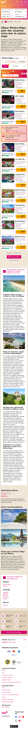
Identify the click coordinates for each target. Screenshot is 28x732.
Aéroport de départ (19, 9)
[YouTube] (23, 717)
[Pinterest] (19, 721)
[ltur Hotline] (21, 2)
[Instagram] (19, 717)
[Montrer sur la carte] (25, 58)
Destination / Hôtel (6, 9)
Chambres (17, 14)
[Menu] (22, 660)
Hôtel (10, 6)
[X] (16, 721)
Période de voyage (6, 14)
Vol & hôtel (4, 6)
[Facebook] (16, 717)
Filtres (5, 66)
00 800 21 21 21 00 (8, 642)
